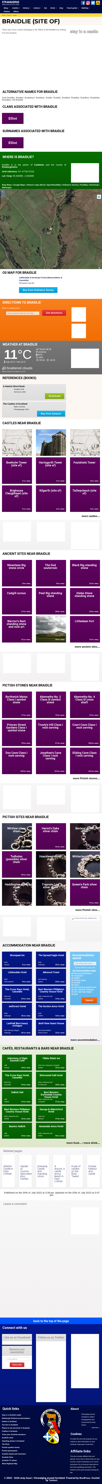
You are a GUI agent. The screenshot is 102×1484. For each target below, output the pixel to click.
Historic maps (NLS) (36, 185)
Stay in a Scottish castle (11, 1415)
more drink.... (92, 1142)
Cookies (76, 1434)
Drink (52, 8)
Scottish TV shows (9, 1460)
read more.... (96, 1427)
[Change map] (99, 197)
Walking (84, 8)
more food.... (74, 1142)
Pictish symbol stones (11, 1447)
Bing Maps (7, 185)
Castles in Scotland (9, 1431)
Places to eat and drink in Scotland (16, 1428)
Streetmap (94, 185)
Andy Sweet (26, 1478)
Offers (16, 12)
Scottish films (7, 1457)
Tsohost (53, 1480)
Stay (61, 8)
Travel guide (72, 8)
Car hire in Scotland (10, 1425)
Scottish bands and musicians (14, 1454)
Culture (36, 8)
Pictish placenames (9, 1451)
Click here (80, 1444)
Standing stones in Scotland (13, 1441)
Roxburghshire (9, 167)
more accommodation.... (85, 1039)
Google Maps (19, 185)
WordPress (84, 1478)
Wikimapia (6, 187)
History (26, 8)
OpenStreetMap (54, 185)
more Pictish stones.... (86, 778)
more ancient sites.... (87, 646)
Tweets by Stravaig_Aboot (45, 1342)
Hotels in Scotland (9, 1421)
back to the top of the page (51, 1321)
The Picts (5, 1444)
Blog (6, 8)
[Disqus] (34, 1235)
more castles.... (91, 516)
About (75, 1409)
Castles (15, 8)
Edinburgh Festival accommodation (16, 1418)
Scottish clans (7, 1438)
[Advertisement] (87, 535)
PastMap (84, 185)
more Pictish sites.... (87, 910)
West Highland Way (9, 1464)
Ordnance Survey (70, 185)
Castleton (39, 165)
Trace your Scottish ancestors (14, 1434)
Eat (45, 8)
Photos (7, 12)
